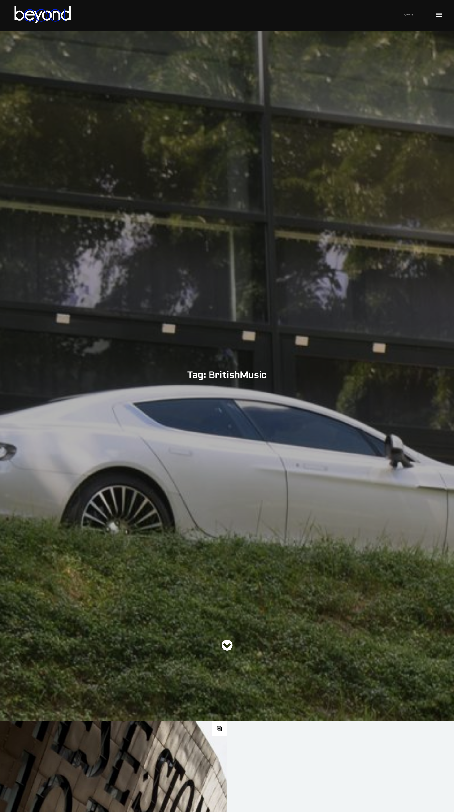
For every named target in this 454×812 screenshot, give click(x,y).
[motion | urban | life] (221, 15)
